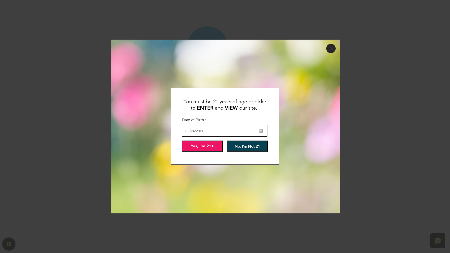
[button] (331, 48)
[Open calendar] (260, 131)
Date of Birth (195, 120)
